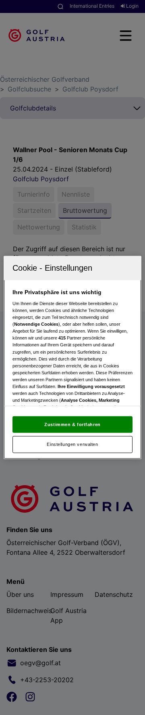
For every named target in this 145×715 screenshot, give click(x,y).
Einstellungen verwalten (72, 444)
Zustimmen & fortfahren (72, 424)
